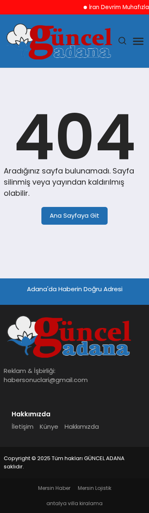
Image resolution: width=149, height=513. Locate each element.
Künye (49, 426)
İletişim (23, 426)
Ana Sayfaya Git (74, 215)
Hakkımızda (82, 426)
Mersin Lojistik (94, 488)
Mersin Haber (54, 488)
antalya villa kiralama (74, 503)
